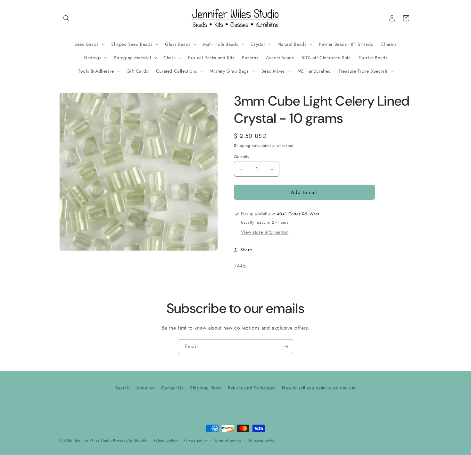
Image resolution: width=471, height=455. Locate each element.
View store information (264, 232)
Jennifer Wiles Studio (93, 440)
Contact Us (172, 388)
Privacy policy (195, 440)
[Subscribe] (286, 346)
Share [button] (246, 249)
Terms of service (228, 440)
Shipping (242, 145)
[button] (66, 18)
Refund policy (165, 440)
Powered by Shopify (130, 440)
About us (145, 388)
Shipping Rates (205, 388)
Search (122, 388)
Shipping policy (261, 440)
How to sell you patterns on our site (319, 388)
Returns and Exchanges (252, 388)
